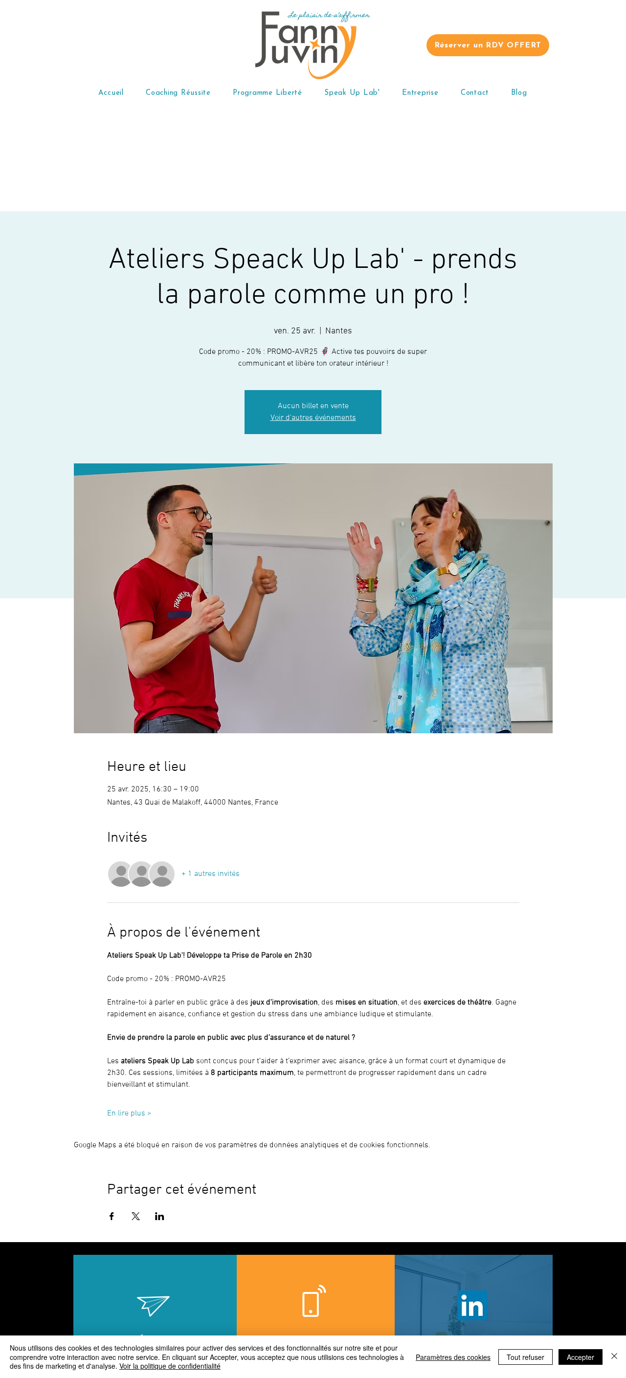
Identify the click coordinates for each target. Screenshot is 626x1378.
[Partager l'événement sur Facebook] (111, 1216)
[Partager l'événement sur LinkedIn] (159, 1216)
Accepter (580, 1357)
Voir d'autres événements (313, 418)
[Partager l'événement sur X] (135, 1216)
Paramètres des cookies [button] (453, 1357)
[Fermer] (614, 1356)
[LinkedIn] (472, 1305)
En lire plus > (129, 1113)
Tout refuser (525, 1357)
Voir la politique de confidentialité (170, 1366)
